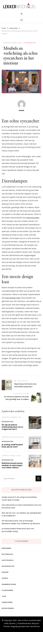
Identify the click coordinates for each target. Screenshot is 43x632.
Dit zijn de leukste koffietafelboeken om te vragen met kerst (12, 427)
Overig (5, 578)
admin (21, 110)
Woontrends (8, 608)
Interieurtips (30, 43)
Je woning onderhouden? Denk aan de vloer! (12, 445)
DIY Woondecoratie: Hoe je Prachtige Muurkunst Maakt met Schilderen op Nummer (21, 522)
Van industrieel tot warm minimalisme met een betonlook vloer (21, 506)
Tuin (4, 596)
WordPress (35, 626)
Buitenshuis (7, 554)
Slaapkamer (7, 590)
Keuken (5, 572)
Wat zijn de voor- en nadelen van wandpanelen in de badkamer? (21, 514)
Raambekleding (9, 584)
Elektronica (8, 560)
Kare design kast (12, 297)
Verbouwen (7, 602)
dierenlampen (32, 217)
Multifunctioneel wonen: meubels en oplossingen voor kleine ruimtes (12, 465)
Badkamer (6, 548)
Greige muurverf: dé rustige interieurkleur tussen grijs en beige (19, 498)
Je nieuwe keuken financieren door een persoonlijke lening (18, 529)
